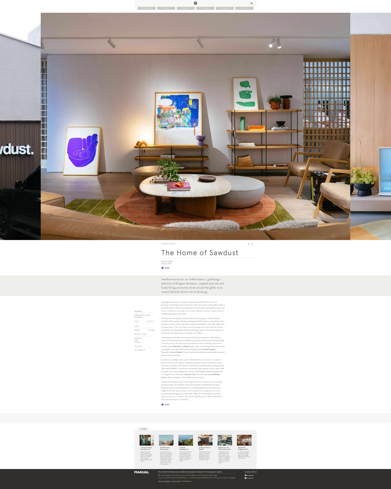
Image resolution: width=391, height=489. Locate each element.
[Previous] (249, 244)
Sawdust (138, 311)
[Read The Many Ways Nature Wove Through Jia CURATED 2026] (166, 440)
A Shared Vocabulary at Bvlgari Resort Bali (185, 449)
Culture (244, 8)
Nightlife (186, 8)
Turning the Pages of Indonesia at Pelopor (146, 449)
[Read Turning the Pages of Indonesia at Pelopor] (146, 440)
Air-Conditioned (139, 350)
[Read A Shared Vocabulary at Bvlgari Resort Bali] (185, 440)
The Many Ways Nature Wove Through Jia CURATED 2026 (165, 450)
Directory (225, 8)
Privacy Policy (176, 481)
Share (167, 268)
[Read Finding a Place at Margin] (205, 440)
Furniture (137, 342)
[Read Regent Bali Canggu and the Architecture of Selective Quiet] (244, 440)
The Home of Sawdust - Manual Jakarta (195, 3)
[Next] (252, 244)
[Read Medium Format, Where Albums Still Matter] (224, 440)
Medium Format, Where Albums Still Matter (225, 449)
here (215, 475)
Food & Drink (146, 8)
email (233, 478)
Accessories (138, 338)
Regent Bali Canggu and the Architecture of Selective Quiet (243, 450)
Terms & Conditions (164, 481)
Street (166, 8)
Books (136, 340)
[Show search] (252, 3)
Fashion (205, 8)
